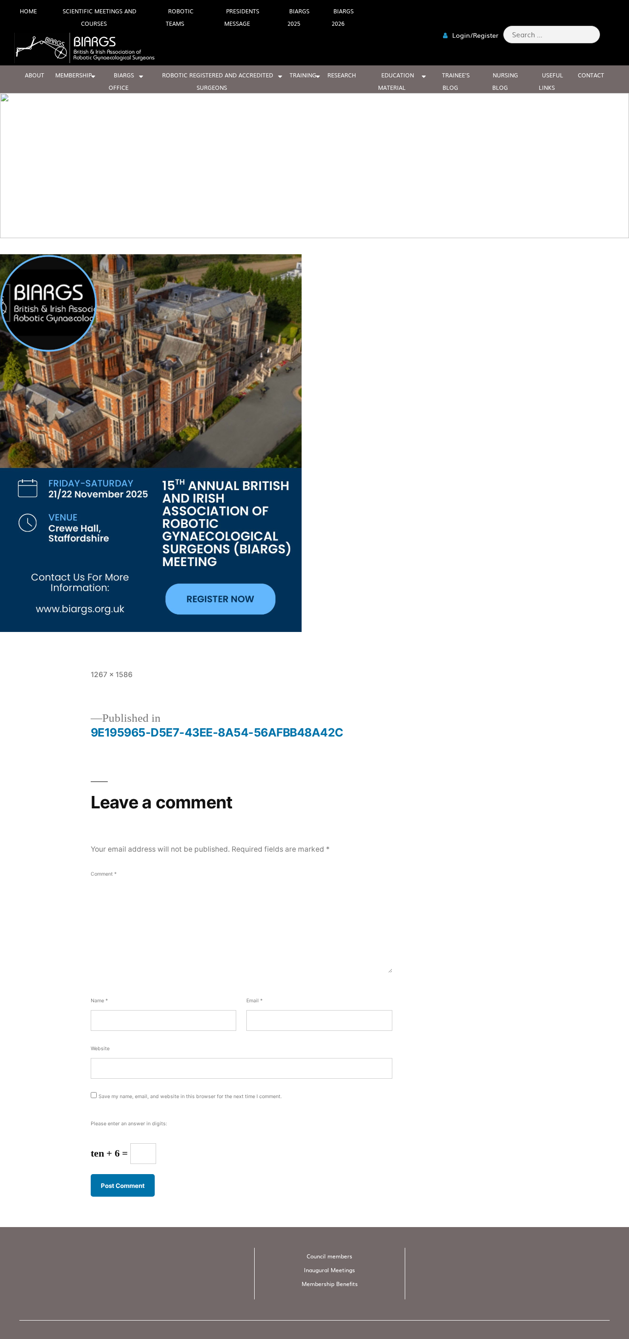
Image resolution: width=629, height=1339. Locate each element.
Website (100, 1049)
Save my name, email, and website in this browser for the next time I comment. (190, 1096)
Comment (103, 874)
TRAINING (303, 75)
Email (254, 1001)
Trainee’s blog (456, 81)
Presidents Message (241, 17)
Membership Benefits (330, 1284)
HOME (28, 11)
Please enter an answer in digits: (129, 1124)
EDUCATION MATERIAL (396, 81)
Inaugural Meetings (329, 1270)
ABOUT (34, 75)
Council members (329, 1256)
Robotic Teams (179, 17)
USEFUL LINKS (551, 81)
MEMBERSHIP (73, 75)
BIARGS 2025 (298, 17)
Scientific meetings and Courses (99, 17)
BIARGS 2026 (343, 17)
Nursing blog (505, 81)
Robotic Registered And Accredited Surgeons (217, 81)
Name (99, 1001)
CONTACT (591, 75)
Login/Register (474, 35)
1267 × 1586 (112, 674)
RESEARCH (341, 75)
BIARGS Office (121, 81)
